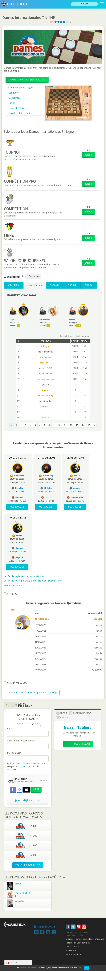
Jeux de (77, 727)
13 (77, 425)
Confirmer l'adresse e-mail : (21, 740)
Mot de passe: (14, 752)
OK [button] (86, 968)
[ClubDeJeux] (102, 4)
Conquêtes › (14, 92)
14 (83, 425)
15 (89, 425)
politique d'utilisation (26, 766)
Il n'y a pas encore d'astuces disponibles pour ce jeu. (32, 692)
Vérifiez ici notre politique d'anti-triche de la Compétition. (33, 580)
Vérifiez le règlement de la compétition (24, 576)
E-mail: (10, 728)
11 (65, 425)
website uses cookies (30, 968)
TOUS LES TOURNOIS (28, 865)
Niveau (88, 285)
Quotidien (13, 285)
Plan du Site (71, 950)
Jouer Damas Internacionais (27, 79)
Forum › (12, 102)
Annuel (72, 285)
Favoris (51, 22)
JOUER (88, 154)
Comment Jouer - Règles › (21, 87)
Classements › (15, 97)
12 (71, 425)
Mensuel (54, 285)
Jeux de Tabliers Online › (21, 113)
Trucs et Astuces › (17, 107)
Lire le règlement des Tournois (20, 159)
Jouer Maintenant (78, 744)
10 (59, 425)
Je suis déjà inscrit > (27, 800)
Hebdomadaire (34, 285)
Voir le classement (13, 585)
